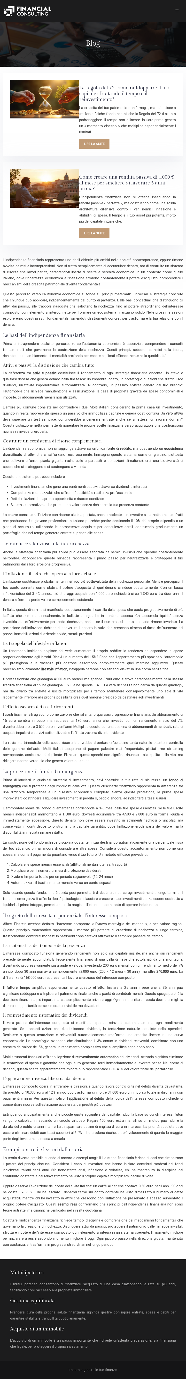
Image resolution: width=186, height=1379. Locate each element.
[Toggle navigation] (177, 11)
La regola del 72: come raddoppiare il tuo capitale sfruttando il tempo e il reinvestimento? (124, 93)
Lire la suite (94, 144)
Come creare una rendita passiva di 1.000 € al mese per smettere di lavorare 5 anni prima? (126, 183)
